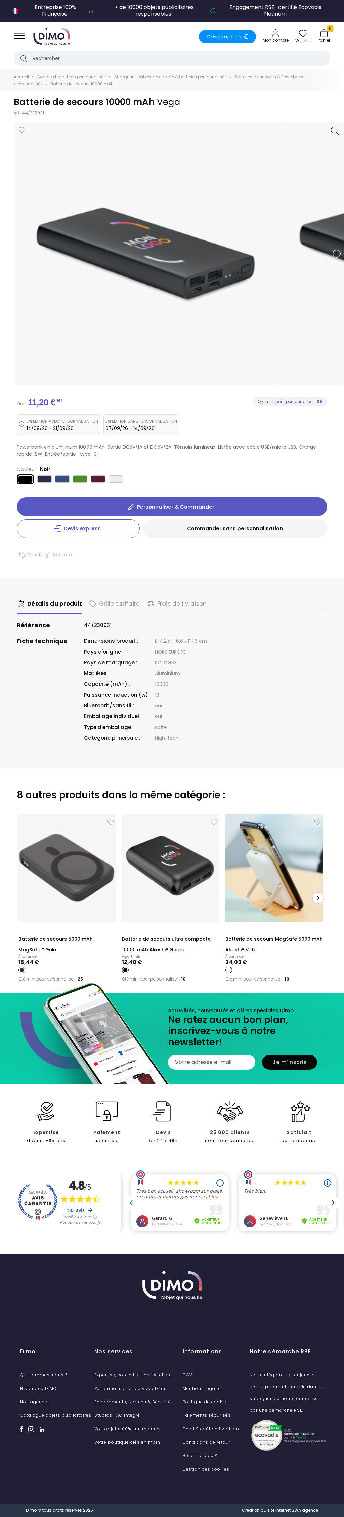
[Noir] (25, 480)
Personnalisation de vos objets (130, 1388)
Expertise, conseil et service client (133, 1375)
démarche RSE (285, 1410)
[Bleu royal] (62, 479)
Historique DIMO (38, 1388)
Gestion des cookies (206, 1469)
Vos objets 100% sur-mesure (127, 1429)
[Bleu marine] (44, 479)
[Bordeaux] (98, 479)
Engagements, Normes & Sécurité (132, 1402)
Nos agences (35, 1402)
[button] (337, 254)
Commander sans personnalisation (235, 528)
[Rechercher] (23, 58)
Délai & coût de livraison (211, 1429)
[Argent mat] (116, 479)
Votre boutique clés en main (127, 1442)
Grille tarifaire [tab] (119, 604)
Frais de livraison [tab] (182, 604)
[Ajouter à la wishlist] (22, 130)
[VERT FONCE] (80, 479)
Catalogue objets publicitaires (55, 1415)
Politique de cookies (206, 1402)
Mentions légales (202, 1388)
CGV (187, 1375)
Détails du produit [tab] (54, 604)
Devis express (224, 36)
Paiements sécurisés (207, 1415)
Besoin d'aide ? (200, 1455)
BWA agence (305, 1510)
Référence (33, 625)
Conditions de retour (206, 1442)
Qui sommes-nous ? (43, 1375)
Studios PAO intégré (117, 1415)
